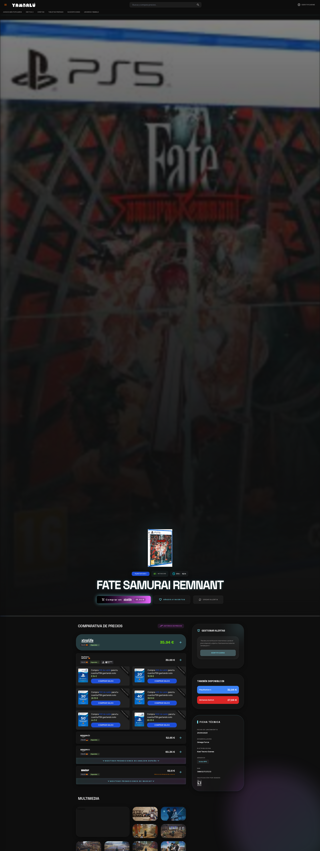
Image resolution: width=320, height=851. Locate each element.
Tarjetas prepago (56, 12)
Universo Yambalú (91, 12)
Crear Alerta (208, 599)
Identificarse (218, 653)
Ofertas (41, 12)
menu (5, 4)
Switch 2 (30, 12)
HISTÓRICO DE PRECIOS (171, 626)
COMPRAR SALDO (105, 681)
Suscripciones (74, 12)
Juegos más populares (12, 12)
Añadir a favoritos (172, 599)
